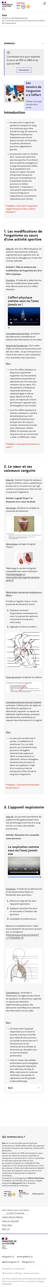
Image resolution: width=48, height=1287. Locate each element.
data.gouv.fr (27, 1262)
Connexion (24, 69)
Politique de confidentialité (10, 1221)
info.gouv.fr (7, 1256)
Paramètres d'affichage (13, 1273)
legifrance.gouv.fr (9, 1262)
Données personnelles (31, 1273)
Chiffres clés (6, 1229)
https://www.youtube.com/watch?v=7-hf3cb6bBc (22, 936)
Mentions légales (7, 1225)
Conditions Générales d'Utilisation (12, 1217)
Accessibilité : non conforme (12, 1269)
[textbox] (24, 613)
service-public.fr (23, 1256)
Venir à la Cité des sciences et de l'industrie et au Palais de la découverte (15, 1211)
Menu (44, 3)
